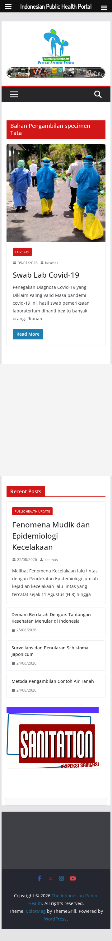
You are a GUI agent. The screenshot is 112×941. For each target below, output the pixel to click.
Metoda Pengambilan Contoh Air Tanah (53, 681)
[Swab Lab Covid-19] (56, 193)
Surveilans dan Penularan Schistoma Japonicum (50, 651)
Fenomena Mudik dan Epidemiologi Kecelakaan (51, 535)
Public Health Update (32, 511)
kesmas (51, 263)
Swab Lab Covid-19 (46, 275)
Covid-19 (22, 252)
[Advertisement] (56, 420)
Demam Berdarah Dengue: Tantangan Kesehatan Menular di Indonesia (51, 618)
